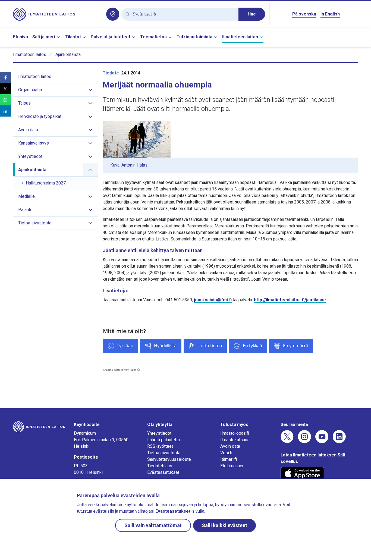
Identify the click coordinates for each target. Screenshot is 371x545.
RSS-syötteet (160, 446)
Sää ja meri (43, 36)
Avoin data (230, 446)
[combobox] (183, 14)
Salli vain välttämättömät (153, 525)
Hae (252, 14)
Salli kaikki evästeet (224, 525)
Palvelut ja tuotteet (110, 36)
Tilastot (73, 36)
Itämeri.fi (228, 459)
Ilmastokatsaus (235, 439)
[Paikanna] (112, 14)
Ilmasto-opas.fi (234, 433)
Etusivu (20, 36)
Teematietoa (153, 36)
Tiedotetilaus (159, 465)
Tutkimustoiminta (194, 36)
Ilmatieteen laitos (240, 36)
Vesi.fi (226, 452)
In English (330, 14)
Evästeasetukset (163, 472)
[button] (5, 77)
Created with (119, 369)
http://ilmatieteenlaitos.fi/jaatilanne (290, 299)
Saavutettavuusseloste (169, 459)
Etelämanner (232, 465)
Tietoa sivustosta (163, 452)
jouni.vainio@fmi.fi (213, 299)
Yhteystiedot (159, 433)
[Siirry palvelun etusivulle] (55, 14)
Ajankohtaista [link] (68, 54)
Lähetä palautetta (163, 439)
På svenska (304, 14)
